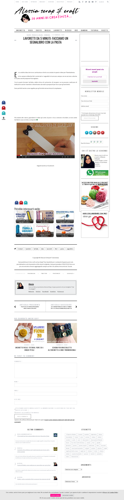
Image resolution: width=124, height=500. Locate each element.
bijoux (100, 434)
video (30, 30)
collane (99, 437)
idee (76, 30)
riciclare (90, 451)
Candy (76, 437)
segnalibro (70, 249)
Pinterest (56, 273)
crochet (68, 440)
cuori (79, 440)
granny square (83, 445)
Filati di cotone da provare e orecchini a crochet (30, 306)
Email (16, 390)
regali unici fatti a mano (72, 451)
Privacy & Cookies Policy (110, 492)
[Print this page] (26, 204)
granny (75, 445)
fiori (93, 442)
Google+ (53, 291)
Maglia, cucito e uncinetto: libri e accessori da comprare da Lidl (33, 479)
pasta (62, 249)
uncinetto (20, 30)
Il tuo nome (84, 96)
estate (88, 442)
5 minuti (20, 249)
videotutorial (74, 456)
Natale (67, 448)
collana (93, 437)
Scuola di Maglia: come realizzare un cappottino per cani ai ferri (33, 465)
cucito (39, 30)
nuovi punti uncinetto (77, 448)
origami (87, 448)
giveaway (68, 445)
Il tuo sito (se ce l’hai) (86, 101)
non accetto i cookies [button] (68, 495)
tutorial (95, 30)
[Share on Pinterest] (21, 204)
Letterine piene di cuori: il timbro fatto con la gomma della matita (61, 306)
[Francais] (101, 143)
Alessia (31, 284)
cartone (87, 437)
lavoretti (58, 30)
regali (105, 448)
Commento (18, 361)
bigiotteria (94, 434)
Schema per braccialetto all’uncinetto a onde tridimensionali (62, 348)
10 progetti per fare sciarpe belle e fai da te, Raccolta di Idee (33, 436)
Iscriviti (95, 81)
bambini (84, 30)
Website (31, 291)
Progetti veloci (37, 35)
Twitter (44, 273)
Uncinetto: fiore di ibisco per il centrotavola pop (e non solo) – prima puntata (33, 450)
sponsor (86, 454)
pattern (93, 448)
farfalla (36, 249)
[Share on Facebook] (16, 204)
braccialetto (69, 437)
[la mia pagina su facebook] (87, 134)
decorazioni (86, 440)
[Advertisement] (95, 16)
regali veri (83, 451)
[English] (92, 143)
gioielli (98, 442)
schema (101, 451)
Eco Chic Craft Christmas (78, 442)
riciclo (68, 30)
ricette (105, 30)
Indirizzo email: (85, 106)
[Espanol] (98, 143)
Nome (16, 381)
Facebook (31, 273)
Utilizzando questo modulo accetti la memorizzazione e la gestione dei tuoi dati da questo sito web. (45, 409)
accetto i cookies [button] (55, 495)
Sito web (17, 399)
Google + (70, 273)
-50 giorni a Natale (71, 434)
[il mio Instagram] (95, 134)
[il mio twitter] (91, 134)
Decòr (29, 35)
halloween (91, 445)
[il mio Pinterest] (103, 134)
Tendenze (47, 35)
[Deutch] (95, 143)
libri (56, 249)
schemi (68, 454)
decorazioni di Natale (96, 440)
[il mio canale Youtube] (99, 134)
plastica (100, 448)
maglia (48, 30)
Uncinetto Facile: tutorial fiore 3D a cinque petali (29, 348)
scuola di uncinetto (77, 454)
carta (81, 437)
